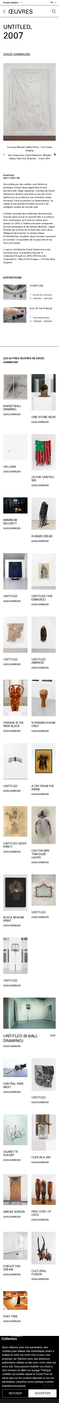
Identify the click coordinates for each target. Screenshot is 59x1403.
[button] (53, 154)
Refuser (15, 1393)
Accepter (42, 1393)
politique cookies (44, 1381)
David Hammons (16, 54)
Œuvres (21, 11)
